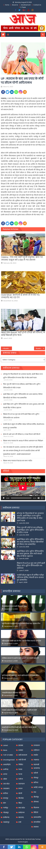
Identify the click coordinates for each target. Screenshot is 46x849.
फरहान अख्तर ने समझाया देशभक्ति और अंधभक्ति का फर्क (19, 710)
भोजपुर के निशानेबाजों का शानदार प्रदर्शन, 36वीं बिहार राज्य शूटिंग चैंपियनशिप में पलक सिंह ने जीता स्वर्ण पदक (23, 376)
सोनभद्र (36, 802)
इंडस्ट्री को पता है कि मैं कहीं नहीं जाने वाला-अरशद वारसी (19, 727)
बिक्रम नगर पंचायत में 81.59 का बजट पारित (17, 461)
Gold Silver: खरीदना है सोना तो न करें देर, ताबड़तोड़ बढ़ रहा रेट (20, 296)
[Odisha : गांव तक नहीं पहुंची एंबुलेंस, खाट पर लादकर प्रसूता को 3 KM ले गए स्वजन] (23, 245)
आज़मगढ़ (37, 768)
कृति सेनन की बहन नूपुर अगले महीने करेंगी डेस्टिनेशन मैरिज (20, 675)
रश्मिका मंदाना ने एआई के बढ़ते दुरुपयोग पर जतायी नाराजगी (20, 658)
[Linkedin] (12, 92)
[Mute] (39, 498)
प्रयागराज (21, 784)
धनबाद (20, 750)
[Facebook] (3, 92)
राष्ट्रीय (36, 755)
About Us (15, 5)
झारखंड (20, 745)
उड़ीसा (5, 779)
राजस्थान (37, 745)
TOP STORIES (8, 755)
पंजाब (20, 769)
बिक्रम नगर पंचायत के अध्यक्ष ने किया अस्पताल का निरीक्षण (23, 441)
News (5, 750)
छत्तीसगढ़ (6, 817)
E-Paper (23, 7)
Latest (5, 745)
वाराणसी (36, 764)
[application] (23, 487)
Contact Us (37, 5)
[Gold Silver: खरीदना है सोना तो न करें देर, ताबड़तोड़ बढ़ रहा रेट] (23, 282)
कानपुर (5, 798)
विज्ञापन (36, 807)
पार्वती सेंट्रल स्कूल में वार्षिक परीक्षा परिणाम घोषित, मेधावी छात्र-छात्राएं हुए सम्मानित (24, 426)
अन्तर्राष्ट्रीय (6, 764)
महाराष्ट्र (21, 817)
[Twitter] (7, 92)
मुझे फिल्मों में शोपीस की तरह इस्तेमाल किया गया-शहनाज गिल (21, 624)
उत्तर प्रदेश (6, 784)
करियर (5, 793)
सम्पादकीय (37, 817)
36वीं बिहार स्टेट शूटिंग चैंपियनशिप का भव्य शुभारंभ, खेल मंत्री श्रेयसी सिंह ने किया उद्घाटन (23, 406)
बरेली (20, 793)
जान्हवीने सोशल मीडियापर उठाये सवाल (14, 693)
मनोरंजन (21, 812)
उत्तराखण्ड (6, 788)
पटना (20, 774)
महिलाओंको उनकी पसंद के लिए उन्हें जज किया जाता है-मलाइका (21, 641)
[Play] (4, 498)
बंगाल (20, 788)
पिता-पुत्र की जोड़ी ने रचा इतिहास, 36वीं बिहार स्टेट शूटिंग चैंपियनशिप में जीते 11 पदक (21, 386)
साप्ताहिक (37, 822)
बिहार (20, 803)
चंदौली (36, 773)
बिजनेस (21, 798)
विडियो (36, 812)
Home (7, 5)
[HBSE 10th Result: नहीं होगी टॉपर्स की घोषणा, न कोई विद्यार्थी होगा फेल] (23, 320)
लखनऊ (36, 760)
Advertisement (26, 5)
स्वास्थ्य (36, 827)
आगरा (5, 774)
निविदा (20, 764)
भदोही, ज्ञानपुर (38, 787)
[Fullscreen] (42, 498)
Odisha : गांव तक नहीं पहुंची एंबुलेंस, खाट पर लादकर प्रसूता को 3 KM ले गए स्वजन (22, 258)
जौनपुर (36, 778)
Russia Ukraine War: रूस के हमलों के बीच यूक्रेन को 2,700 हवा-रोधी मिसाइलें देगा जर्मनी (8, 348)
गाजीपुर (5, 808)
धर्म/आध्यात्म (22, 755)
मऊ (35, 792)
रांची (19, 822)
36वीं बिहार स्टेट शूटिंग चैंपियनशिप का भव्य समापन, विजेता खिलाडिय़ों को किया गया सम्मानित (22, 396)
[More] (25, 92)
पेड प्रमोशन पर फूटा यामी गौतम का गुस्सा (14, 606)
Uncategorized (9, 760)
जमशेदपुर (6, 822)
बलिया (36, 782)
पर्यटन (20, 779)
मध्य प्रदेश (21, 808)
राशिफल (36, 750)
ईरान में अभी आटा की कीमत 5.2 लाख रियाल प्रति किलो (21, 434)
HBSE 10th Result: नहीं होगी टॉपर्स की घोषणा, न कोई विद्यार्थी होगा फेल (23, 333)
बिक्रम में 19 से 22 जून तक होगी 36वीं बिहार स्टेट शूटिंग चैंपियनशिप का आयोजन (21, 416)
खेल (4, 803)
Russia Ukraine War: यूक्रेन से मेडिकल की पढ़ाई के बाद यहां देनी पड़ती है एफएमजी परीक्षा (40, 348)
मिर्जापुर (36, 797)
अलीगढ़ (5, 769)
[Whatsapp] (16, 92)
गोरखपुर (6, 812)
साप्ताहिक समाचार (11, 591)
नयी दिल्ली (22, 760)
